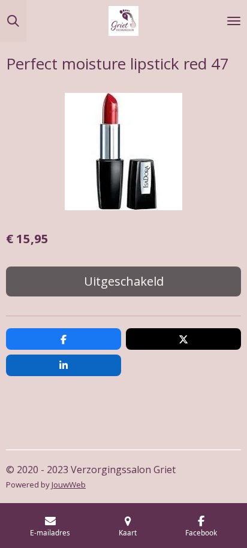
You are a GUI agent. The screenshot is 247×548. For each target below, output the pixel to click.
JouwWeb (69, 484)
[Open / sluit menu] (234, 21)
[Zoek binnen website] (13, 21)
